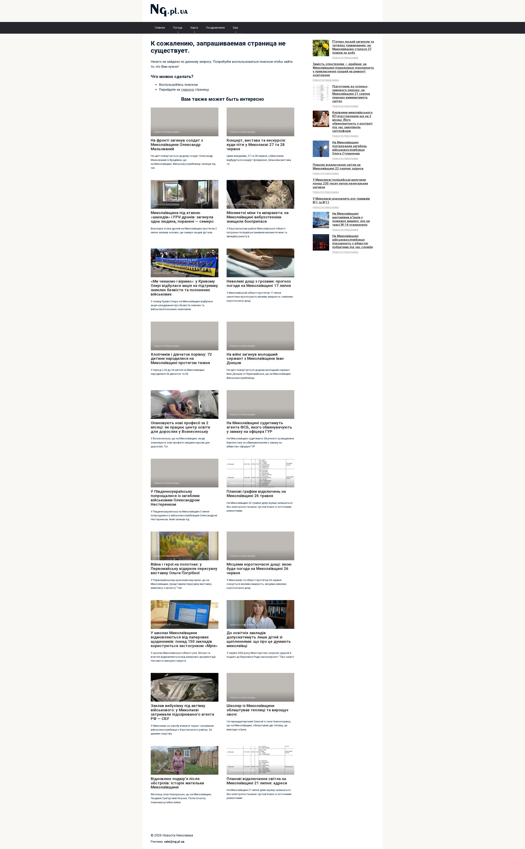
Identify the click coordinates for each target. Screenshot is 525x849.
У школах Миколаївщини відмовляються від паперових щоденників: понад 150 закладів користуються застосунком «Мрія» (184, 639)
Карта (194, 27)
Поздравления (215, 27)
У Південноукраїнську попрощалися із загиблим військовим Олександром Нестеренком (175, 498)
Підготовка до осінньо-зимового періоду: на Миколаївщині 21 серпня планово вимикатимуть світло (351, 94)
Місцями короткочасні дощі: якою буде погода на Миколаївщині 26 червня (259, 568)
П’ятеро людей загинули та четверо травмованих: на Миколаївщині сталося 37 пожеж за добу (353, 47)
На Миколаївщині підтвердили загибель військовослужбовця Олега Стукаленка (349, 148)
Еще (235, 27)
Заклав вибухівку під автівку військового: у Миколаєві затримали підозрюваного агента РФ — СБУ (182, 712)
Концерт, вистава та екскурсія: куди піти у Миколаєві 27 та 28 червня (256, 144)
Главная (160, 27)
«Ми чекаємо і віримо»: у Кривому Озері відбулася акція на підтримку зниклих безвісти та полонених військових (184, 288)
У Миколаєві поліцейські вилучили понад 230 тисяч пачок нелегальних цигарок (340, 183)
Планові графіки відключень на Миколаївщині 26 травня (256, 493)
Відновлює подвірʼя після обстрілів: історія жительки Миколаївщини (177, 783)
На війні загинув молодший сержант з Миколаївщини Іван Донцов (255, 358)
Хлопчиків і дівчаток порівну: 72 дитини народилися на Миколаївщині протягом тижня (181, 358)
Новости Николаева (345, 57)
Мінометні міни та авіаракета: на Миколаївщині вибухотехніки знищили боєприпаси (258, 217)
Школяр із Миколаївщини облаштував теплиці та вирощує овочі (258, 710)
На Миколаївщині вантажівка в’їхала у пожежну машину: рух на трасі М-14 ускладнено (351, 219)
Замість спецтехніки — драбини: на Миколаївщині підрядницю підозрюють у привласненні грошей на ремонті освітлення (343, 69)
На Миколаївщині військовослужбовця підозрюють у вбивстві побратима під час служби (352, 241)
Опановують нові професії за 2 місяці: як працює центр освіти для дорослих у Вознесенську (180, 427)
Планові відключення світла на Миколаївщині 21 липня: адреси (257, 780)
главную (187, 90)
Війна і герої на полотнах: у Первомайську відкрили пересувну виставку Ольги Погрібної (184, 568)
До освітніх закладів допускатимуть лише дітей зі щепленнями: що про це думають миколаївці (259, 639)
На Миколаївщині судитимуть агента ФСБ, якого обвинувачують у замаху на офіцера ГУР (259, 427)
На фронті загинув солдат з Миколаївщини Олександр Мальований (177, 144)
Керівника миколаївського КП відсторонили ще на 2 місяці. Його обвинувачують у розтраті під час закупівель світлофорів (352, 122)
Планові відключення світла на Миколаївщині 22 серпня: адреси (338, 166)
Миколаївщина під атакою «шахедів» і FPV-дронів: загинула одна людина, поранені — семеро (182, 217)
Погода (177, 27)
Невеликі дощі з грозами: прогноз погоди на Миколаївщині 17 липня (259, 283)
